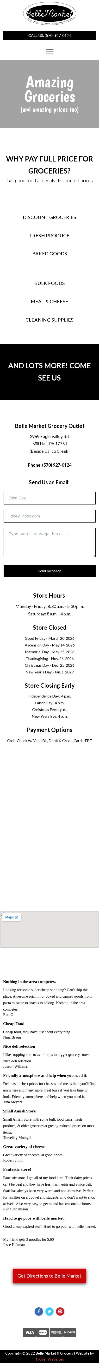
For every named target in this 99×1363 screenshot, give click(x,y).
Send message (50, 571)
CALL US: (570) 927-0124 (49, 35)
